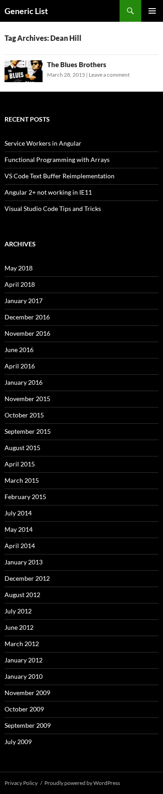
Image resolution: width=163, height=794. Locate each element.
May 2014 (19, 529)
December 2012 (27, 578)
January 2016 (24, 382)
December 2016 (27, 317)
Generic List (26, 11)
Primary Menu (152, 11)
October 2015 (24, 415)
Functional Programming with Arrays (57, 159)
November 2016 (27, 333)
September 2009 (28, 725)
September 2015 (28, 431)
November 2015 (27, 398)
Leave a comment (109, 74)
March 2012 (22, 643)
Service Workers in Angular (43, 143)
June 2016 (19, 349)
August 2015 (22, 447)
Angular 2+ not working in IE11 (48, 192)
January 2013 (24, 562)
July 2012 (18, 611)
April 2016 (20, 366)
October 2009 (24, 709)
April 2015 (20, 464)
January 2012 (24, 660)
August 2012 (22, 594)
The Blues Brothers (76, 64)
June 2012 (19, 627)
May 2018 (19, 268)
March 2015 (22, 480)
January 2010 (24, 676)
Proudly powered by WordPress (82, 782)
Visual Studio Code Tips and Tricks (53, 208)
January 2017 (24, 300)
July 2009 (18, 741)
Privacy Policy (21, 782)
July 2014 (18, 513)
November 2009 (27, 692)
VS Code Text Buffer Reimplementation (60, 176)
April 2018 (20, 284)
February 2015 (25, 496)
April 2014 (20, 545)
